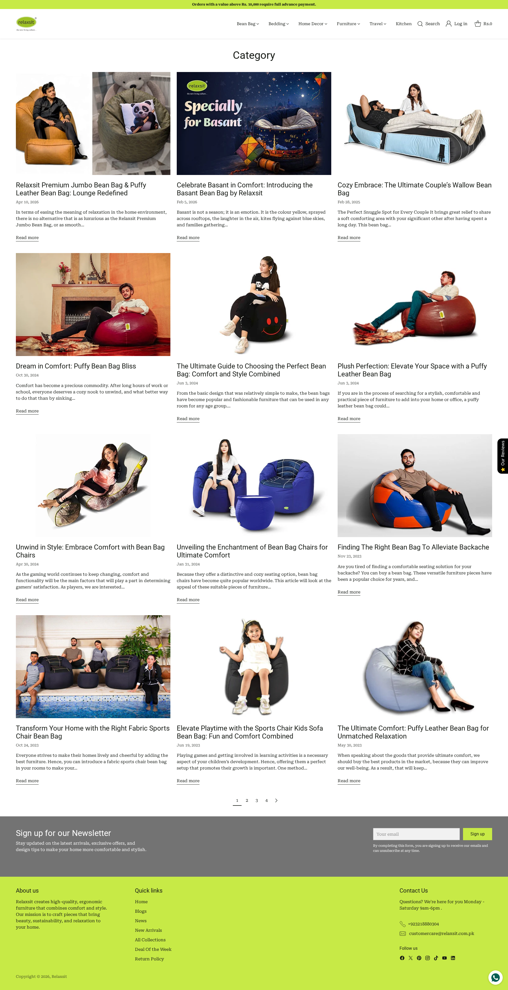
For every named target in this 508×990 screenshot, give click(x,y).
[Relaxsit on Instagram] (427, 959)
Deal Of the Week (153, 949)
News (141, 920)
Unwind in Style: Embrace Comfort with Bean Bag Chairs (90, 551)
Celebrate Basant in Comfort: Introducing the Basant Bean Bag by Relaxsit (245, 189)
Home (141, 901)
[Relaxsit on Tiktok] (436, 959)
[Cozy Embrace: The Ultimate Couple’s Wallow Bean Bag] (415, 123)
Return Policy (149, 958)
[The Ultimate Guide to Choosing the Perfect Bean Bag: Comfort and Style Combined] (254, 304)
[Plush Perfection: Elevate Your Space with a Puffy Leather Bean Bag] (415, 304)
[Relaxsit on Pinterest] (419, 959)
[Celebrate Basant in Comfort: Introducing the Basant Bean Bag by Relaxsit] (254, 123)
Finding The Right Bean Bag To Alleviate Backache (413, 547)
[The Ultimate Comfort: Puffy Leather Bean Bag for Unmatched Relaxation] (415, 666)
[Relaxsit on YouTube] (444, 959)
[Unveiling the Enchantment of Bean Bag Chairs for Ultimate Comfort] (254, 485)
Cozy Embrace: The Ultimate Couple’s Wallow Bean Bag (415, 189)
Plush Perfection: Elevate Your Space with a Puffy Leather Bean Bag (412, 370)
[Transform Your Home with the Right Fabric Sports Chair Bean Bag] (93, 666)
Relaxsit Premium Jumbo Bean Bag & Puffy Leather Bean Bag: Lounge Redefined (81, 189)
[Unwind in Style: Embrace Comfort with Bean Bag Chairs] (93, 485)
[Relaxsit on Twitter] (410, 959)
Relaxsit (59, 976)
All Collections (150, 939)
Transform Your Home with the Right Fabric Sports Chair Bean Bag (93, 732)
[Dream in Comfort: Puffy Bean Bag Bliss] (93, 304)
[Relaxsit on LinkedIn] (453, 959)
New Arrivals (148, 930)
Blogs (141, 911)
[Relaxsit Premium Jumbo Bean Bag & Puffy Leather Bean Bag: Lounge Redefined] (93, 123)
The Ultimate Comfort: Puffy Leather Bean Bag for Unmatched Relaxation (413, 732)
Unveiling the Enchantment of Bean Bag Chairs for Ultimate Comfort (252, 551)
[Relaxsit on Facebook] (402, 959)
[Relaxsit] (26, 23)
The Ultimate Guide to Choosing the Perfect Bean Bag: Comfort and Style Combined (251, 370)
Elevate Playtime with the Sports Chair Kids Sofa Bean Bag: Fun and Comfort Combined (250, 732)
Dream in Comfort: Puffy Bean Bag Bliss (76, 366)
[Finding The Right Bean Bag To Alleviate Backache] (415, 485)
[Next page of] (276, 800)
